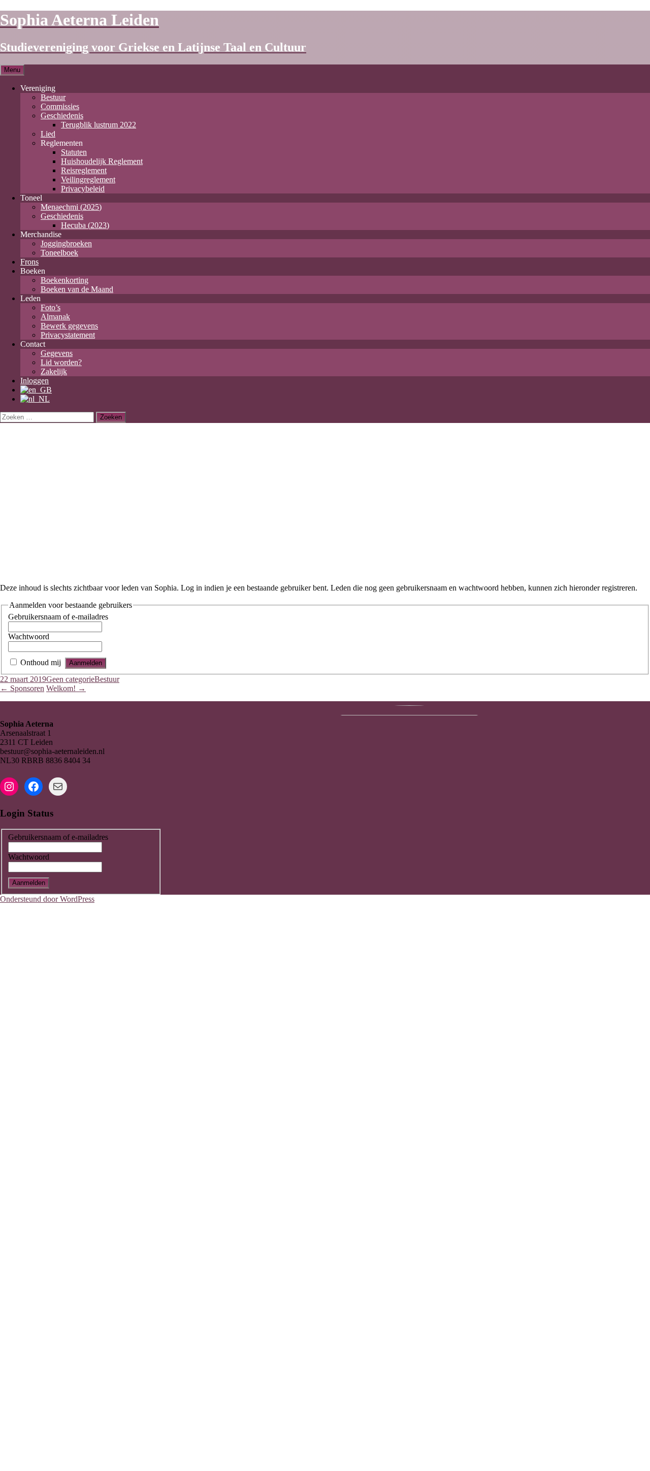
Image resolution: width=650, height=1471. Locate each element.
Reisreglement (84, 170)
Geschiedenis (62, 115)
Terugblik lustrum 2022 (98, 124)
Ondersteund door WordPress (47, 899)
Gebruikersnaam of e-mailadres (58, 616)
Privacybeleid (83, 188)
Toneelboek (59, 252)
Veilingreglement (88, 179)
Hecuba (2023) (85, 225)
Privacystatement (68, 335)
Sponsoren (22, 688)
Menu (12, 70)
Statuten (74, 152)
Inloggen (34, 380)
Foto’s (50, 307)
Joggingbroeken (66, 243)
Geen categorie (70, 679)
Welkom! (66, 688)
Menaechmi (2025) (71, 207)
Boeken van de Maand (77, 289)
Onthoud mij (40, 662)
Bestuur (53, 97)
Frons (29, 261)
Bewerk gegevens (69, 325)
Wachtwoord (28, 636)
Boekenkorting (64, 280)
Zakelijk (54, 371)
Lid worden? (61, 362)
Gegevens (57, 353)
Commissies (60, 106)
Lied (48, 133)
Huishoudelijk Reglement (102, 161)
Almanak (55, 316)
